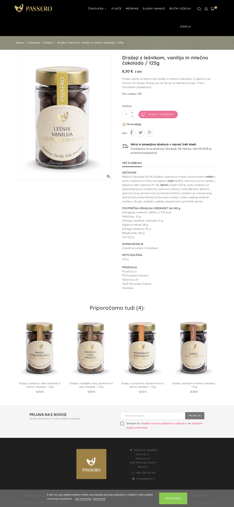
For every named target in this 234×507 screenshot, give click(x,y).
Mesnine (132, 8)
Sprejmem (173, 498)
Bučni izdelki (180, 8)
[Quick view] (44, 391)
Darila (185, 26)
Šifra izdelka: (129, 93)
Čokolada (97, 8)
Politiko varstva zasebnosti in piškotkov (164, 423)
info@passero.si (145, 478)
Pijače (117, 8)
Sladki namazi (154, 8)
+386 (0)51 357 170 (145, 472)
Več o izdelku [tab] (132, 163)
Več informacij (83, 498)
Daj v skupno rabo (131, 132)
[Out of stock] (36, 391)
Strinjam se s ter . (164, 425)
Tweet (140, 132)
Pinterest (149, 132)
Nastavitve (99, 498)
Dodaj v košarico (161, 114)
